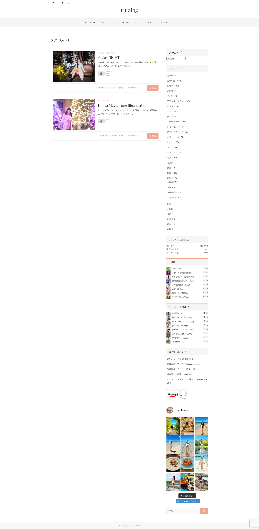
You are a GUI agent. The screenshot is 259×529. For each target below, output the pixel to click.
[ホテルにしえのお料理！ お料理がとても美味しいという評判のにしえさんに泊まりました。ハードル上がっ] (187, 482)
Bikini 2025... (177, 288)
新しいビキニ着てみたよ (183, 317)
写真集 (170, 162)
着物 (169, 224)
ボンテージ (172, 152)
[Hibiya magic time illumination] (74, 115)
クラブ (170, 116)
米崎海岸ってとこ (180, 337)
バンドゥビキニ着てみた (183, 321)
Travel (151, 22)
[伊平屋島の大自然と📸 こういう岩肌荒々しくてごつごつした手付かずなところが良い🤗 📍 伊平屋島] (201, 482)
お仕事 (170, 75)
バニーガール (173, 137)
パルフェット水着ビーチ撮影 (180, 379)
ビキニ (170, 142)
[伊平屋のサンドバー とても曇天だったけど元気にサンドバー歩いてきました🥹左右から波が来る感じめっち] (173, 482)
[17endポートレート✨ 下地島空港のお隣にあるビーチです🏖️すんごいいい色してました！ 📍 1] (173, 444)
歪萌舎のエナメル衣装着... (183, 280)
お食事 (170, 85)
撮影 (113, 53)
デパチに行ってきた (181, 297)
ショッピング (173, 126)
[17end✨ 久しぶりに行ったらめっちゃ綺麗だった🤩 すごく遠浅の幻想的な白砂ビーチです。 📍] (187, 444)
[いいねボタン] (101, 73)
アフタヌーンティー (176, 101)
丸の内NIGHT (109, 57)
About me (90, 22)
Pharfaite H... (178, 341)
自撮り (170, 229)
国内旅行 (172, 182)
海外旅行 (172, 192)
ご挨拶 (170, 90)
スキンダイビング (175, 131)
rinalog (129, 10)
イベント (171, 106)
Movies (138, 22)
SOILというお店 (174, 358)
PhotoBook (123, 22)
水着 (169, 219)
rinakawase (133, 88)
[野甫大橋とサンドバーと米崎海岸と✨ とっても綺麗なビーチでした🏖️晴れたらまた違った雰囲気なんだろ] (201, 463)
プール (170, 147)
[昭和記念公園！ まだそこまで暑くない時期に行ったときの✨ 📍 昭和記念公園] (201, 444)
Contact (165, 22)
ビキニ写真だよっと (181, 284)
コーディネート (174, 121)
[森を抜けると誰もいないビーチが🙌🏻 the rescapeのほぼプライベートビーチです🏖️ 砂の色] (173, 426)
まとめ (170, 96)
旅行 (169, 178)
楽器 (169, 213)
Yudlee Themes (133, 525)
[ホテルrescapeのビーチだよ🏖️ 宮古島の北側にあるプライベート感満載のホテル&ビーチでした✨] (201, 426)
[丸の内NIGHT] (74, 67)
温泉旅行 (172, 197)
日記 (169, 203)
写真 (108, 53)
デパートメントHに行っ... (183, 329)
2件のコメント (103, 88)
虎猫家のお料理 (174, 374)
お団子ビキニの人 (180, 292)
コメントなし (103, 135)
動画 (169, 167)
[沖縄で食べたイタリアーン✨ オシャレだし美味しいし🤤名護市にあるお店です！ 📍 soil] (173, 463)
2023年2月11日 (118, 88)
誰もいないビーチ (180, 325)
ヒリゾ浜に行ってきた (182, 333)
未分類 (170, 208)
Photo (105, 22)
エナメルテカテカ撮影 (182, 272)
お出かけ (101, 53)
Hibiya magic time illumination (122, 105)
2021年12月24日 (117, 135)
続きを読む (153, 88)
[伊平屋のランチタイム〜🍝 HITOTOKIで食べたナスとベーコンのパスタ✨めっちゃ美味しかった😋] (187, 463)
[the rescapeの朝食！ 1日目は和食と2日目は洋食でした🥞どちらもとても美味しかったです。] (187, 426)
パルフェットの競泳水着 (183, 276)
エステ (170, 111)
